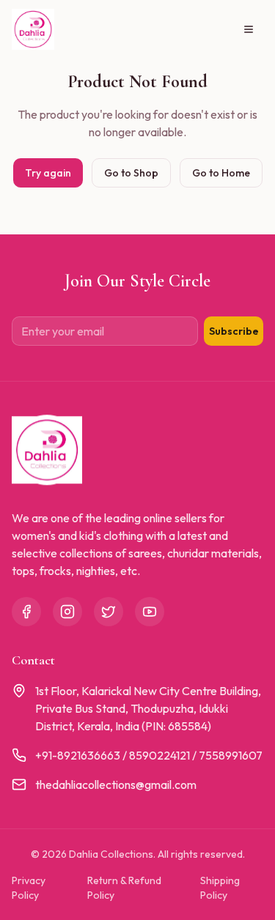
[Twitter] (108, 611)
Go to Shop (131, 172)
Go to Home (221, 172)
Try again (48, 172)
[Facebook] (26, 611)
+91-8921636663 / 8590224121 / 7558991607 (149, 755)
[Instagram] (67, 611)
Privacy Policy (28, 888)
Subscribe (234, 331)
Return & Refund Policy (124, 888)
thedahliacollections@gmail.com (116, 784)
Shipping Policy (220, 888)
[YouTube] (149, 611)
